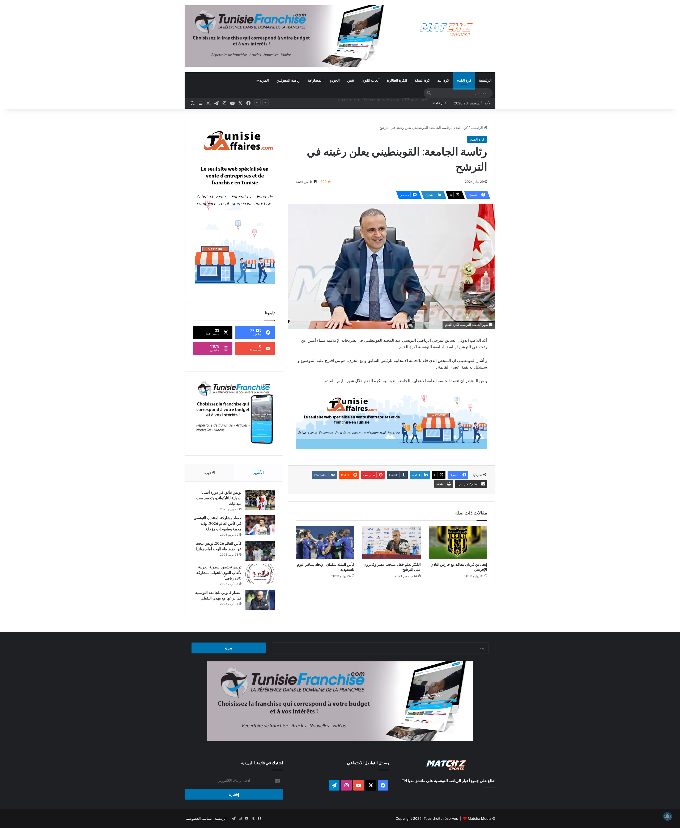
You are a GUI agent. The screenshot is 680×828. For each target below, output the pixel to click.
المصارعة (315, 80)
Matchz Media (479, 818)
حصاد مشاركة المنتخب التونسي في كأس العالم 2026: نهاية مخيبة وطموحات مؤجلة (217, 523)
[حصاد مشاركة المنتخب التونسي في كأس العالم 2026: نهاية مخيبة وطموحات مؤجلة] (260, 525)
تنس (350, 80)
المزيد (264, 80)
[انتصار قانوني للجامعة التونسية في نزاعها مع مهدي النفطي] (260, 600)
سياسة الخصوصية (199, 818)
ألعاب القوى (371, 80)
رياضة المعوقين (288, 80)
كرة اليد (443, 80)
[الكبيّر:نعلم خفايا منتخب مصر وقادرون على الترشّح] (391, 542)
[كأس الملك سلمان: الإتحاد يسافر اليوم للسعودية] (325, 542)
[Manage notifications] (667, 816)
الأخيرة (209, 472)
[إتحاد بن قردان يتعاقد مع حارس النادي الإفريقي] (458, 542)
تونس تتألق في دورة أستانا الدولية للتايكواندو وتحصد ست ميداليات (218, 498)
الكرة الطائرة (397, 80)
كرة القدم (464, 80)
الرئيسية (485, 80)
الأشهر (258, 472)
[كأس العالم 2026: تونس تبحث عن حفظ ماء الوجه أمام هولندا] (260, 551)
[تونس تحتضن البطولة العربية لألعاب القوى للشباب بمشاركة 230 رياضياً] (260, 574)
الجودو (335, 80)
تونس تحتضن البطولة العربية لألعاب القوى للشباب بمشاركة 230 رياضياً (375, 103)
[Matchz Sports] (446, 29)
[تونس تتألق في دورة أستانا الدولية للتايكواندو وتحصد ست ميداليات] (260, 500)
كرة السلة (422, 80)
